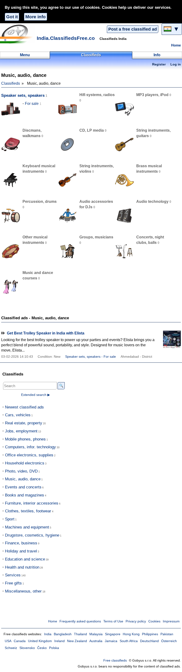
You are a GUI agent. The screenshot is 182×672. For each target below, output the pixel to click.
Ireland (59, 641)
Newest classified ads (24, 407)
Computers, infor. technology (30, 447)
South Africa (129, 641)
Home (176, 45)
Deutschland (149, 641)
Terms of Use (113, 621)
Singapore (112, 634)
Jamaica (111, 641)
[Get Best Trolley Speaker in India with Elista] (169, 339)
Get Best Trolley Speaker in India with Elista (45, 333)
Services (13, 575)
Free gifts (13, 583)
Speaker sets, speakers (23, 95)
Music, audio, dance (23, 479)
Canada (20, 641)
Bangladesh (63, 634)
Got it (12, 16)
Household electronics (24, 463)
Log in (175, 64)
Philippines (150, 634)
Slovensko (27, 648)
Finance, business (21, 543)
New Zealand (77, 641)
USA (8, 641)
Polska (54, 648)
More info (35, 16)
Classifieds (10, 83)
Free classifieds (115, 660)
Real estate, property (23, 423)
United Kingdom (40, 641)
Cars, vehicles (18, 415)
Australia (95, 641)
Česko (42, 648)
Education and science (25, 559)
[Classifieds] (18, 33)
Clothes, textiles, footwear (28, 511)
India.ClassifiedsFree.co (66, 38)
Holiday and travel (21, 551)
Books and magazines (24, 495)
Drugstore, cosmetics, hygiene (32, 535)
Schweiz (11, 648)
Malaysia (96, 634)
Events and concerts (23, 487)
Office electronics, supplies (29, 455)
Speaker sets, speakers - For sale (90, 356)
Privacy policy (136, 621)
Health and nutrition (22, 567)
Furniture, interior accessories (31, 503)
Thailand (80, 634)
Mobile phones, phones (25, 439)
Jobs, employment (21, 431)
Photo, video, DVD (21, 471)
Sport (9, 519)
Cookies (154, 621)
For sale (32, 104)
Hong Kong (131, 634)
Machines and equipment (27, 527)
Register (159, 64)
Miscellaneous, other (23, 591)
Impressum (171, 621)
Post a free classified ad (132, 29)
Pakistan (166, 634)
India (47, 634)
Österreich (169, 641)
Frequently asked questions (80, 621)
